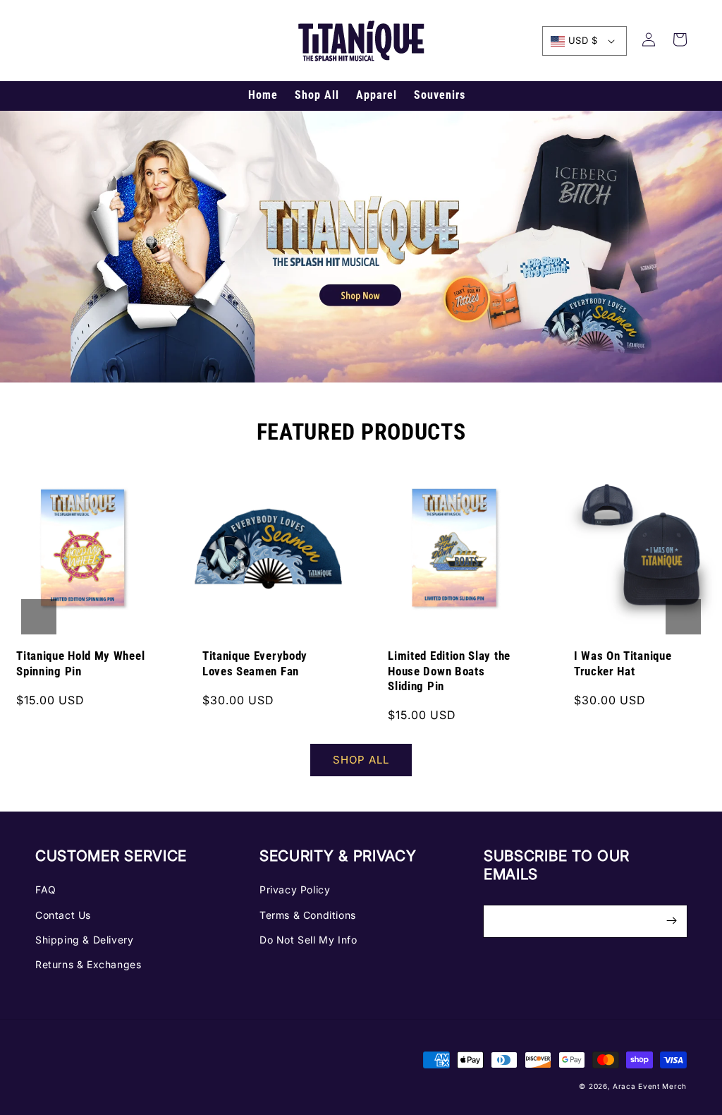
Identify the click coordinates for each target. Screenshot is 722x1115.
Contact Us (63, 915)
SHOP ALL (361, 759)
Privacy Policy (294, 890)
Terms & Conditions (307, 915)
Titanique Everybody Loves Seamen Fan (254, 663)
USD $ (582, 40)
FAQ (45, 890)
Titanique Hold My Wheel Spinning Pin (80, 663)
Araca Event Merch (650, 1086)
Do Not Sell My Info (308, 940)
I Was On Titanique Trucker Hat (622, 663)
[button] (38, 616)
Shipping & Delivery (84, 940)
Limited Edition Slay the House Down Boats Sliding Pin (449, 671)
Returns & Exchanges (88, 964)
